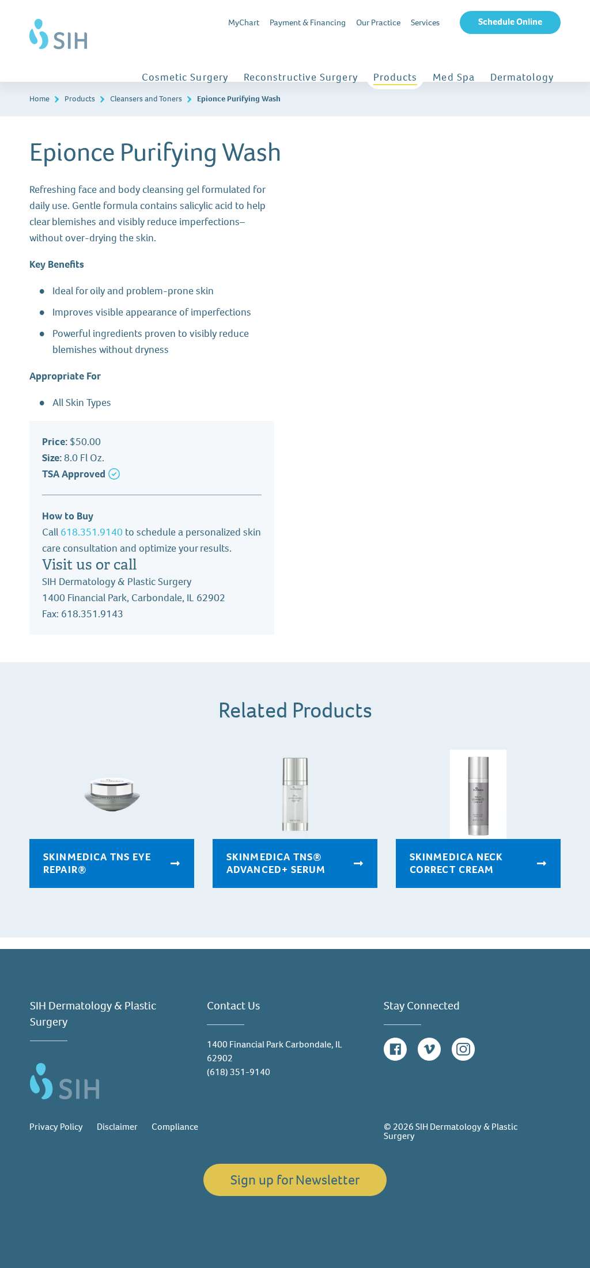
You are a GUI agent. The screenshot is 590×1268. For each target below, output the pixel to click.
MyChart (243, 22)
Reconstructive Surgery (301, 77)
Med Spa (454, 77)
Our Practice (378, 22)
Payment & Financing (308, 22)
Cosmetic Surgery (185, 77)
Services (425, 22)
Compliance (175, 1127)
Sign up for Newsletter (295, 1180)
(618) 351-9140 (238, 1072)
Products (395, 77)
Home (39, 98)
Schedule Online (510, 22)
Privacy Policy (56, 1127)
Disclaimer (117, 1127)
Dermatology (522, 77)
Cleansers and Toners (146, 98)
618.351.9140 (91, 532)
